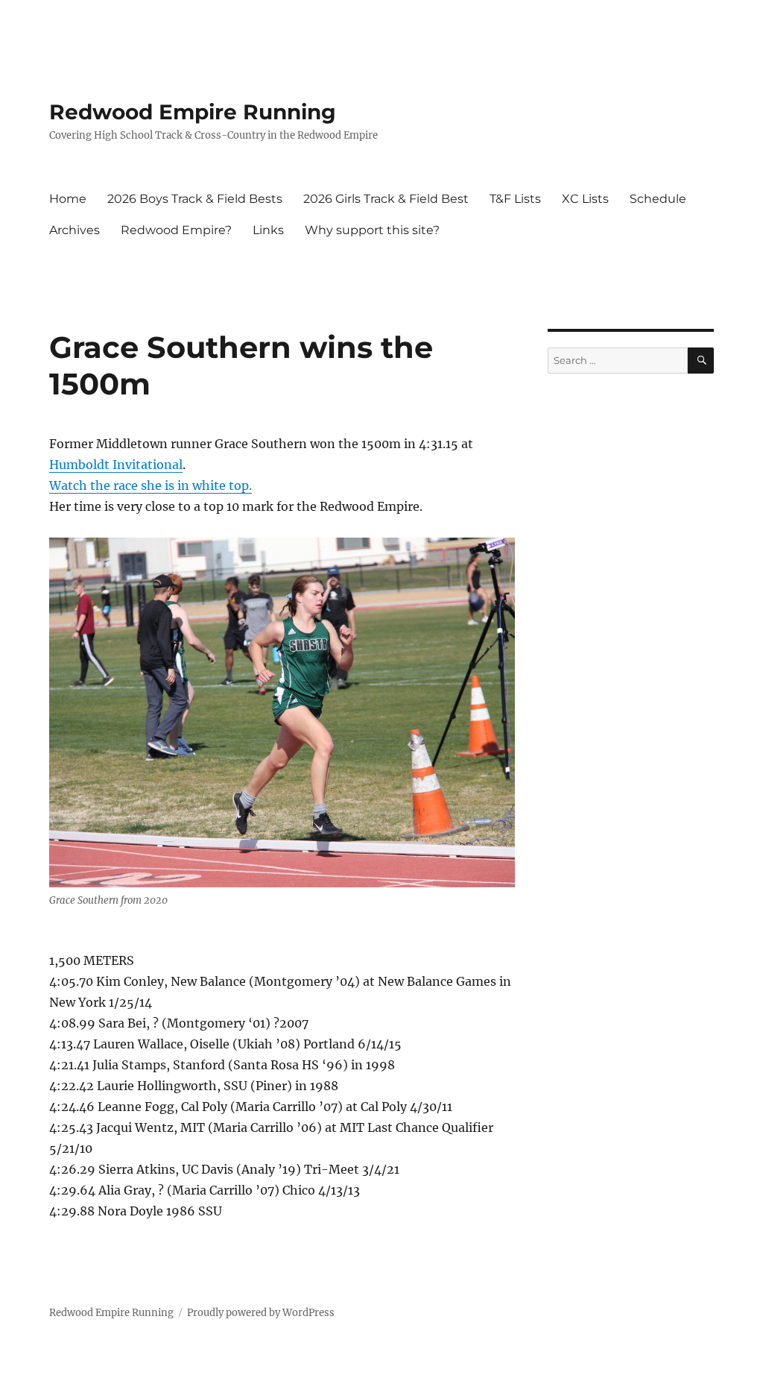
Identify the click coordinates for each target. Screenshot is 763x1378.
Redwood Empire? (176, 230)
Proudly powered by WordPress (261, 1312)
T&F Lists (515, 199)
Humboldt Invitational (116, 464)
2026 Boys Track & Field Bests (194, 199)
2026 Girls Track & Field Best (386, 199)
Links (268, 230)
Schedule (658, 199)
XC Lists (585, 199)
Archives (74, 230)
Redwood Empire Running (192, 112)
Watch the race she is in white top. (150, 485)
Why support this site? (372, 230)
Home (67, 199)
